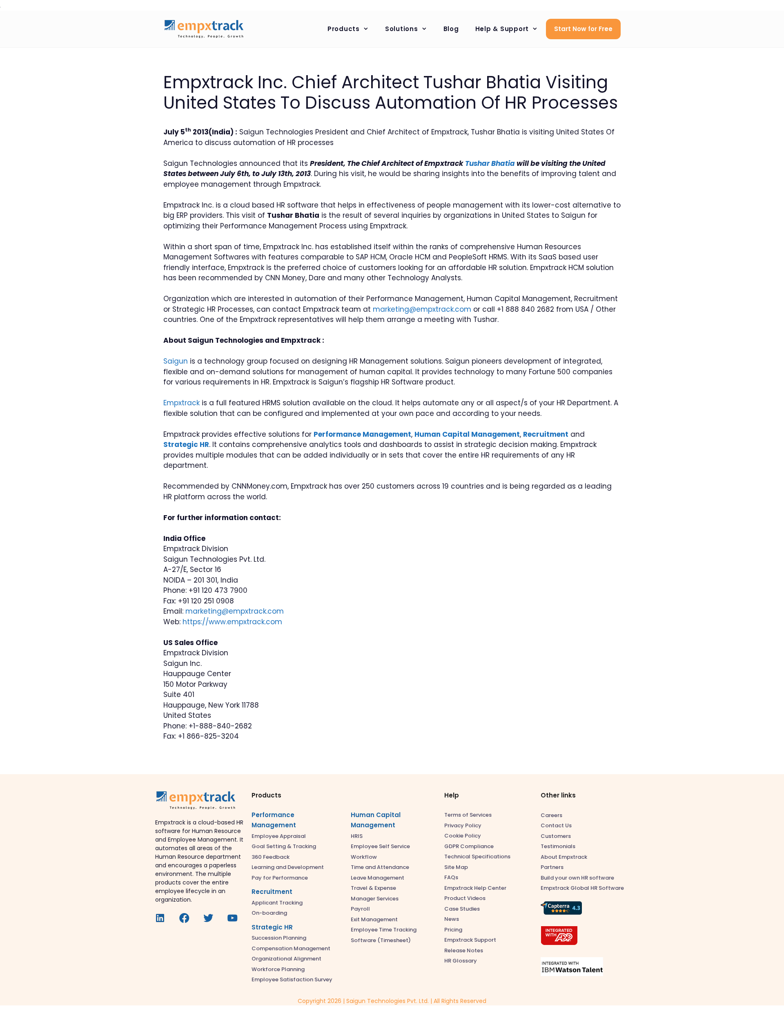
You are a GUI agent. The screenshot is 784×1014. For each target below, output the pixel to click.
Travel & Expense (373, 888)
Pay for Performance (280, 878)
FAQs (451, 877)
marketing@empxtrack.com (422, 309)
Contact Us (556, 825)
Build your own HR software (577, 878)
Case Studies (462, 909)
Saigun (175, 361)
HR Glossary (460, 961)
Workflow (364, 857)
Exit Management (374, 919)
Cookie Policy (462, 836)
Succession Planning (279, 938)
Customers (556, 836)
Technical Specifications (477, 856)
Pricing (453, 930)
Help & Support (502, 29)
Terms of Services (468, 815)
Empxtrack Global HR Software (582, 888)
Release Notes (463, 950)
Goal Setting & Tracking (284, 846)
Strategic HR (272, 927)
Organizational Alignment (286, 959)
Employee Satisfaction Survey (292, 979)
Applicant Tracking (277, 903)
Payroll (360, 909)
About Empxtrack (564, 857)
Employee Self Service (380, 846)
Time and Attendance (380, 867)
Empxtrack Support (470, 940)
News (451, 919)
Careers (551, 815)
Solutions (401, 29)
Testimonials (558, 846)
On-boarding (269, 913)
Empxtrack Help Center (475, 888)
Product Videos (465, 898)
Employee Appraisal (279, 836)
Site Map (456, 867)
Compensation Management (291, 948)
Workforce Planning (278, 969)
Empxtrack (181, 403)
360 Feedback (271, 857)
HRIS (357, 836)
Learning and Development (288, 867)
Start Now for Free (583, 29)
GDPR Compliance (469, 846)
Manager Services (375, 898)
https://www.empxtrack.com (232, 622)
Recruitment (272, 891)
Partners (552, 867)
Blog (451, 29)
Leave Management (377, 878)
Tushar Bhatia (490, 163)
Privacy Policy (462, 825)
